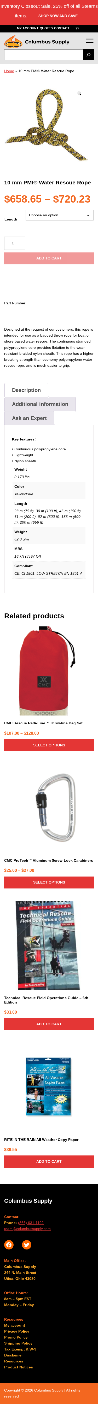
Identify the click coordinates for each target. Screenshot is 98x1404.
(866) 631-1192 (31, 1223)
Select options (49, 745)
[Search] (88, 54)
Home (9, 71)
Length (10, 219)
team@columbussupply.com (27, 1229)
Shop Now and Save (58, 16)
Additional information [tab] (40, 404)
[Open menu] (89, 40)
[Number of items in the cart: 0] (77, 28)
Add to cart (49, 258)
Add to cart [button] (49, 1024)
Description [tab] (26, 390)
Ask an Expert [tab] (29, 418)
